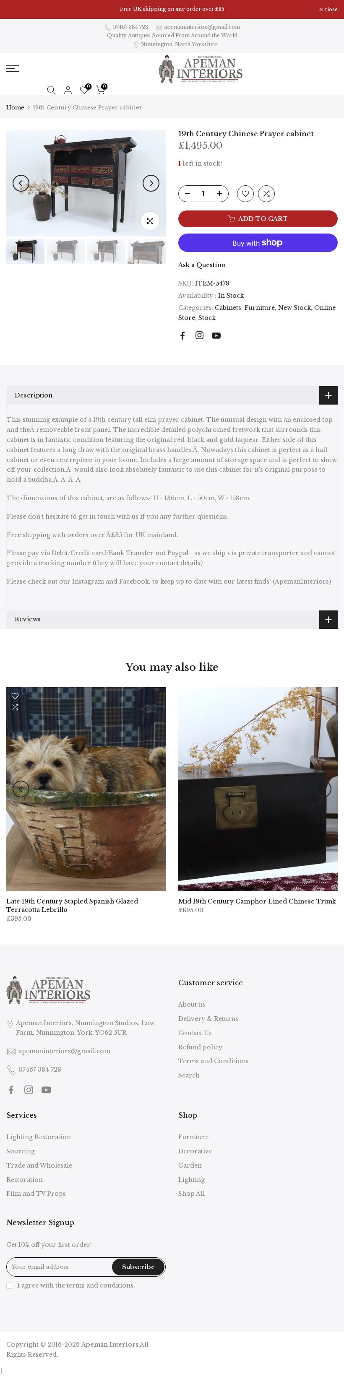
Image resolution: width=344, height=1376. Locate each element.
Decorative (195, 1151)
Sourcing (20, 1151)
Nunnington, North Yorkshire (179, 44)
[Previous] (21, 183)
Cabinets (228, 308)
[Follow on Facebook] (182, 335)
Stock (207, 318)
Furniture (260, 308)
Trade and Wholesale (39, 1165)
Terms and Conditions (213, 1061)
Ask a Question (202, 265)
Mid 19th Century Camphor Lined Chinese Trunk (257, 901)
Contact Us (195, 1033)
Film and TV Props (36, 1193)
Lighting (191, 1180)
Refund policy (200, 1047)
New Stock (294, 308)
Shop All (191, 1193)
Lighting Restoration (38, 1137)
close (17, 9)
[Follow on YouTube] (216, 335)
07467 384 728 (130, 27)
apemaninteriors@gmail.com (202, 27)
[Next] (151, 183)
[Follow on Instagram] (199, 335)
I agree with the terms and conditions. (76, 1285)
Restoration (24, 1180)
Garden (190, 1165)
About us (191, 1004)
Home (15, 107)
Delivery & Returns (208, 1019)
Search (189, 1075)
